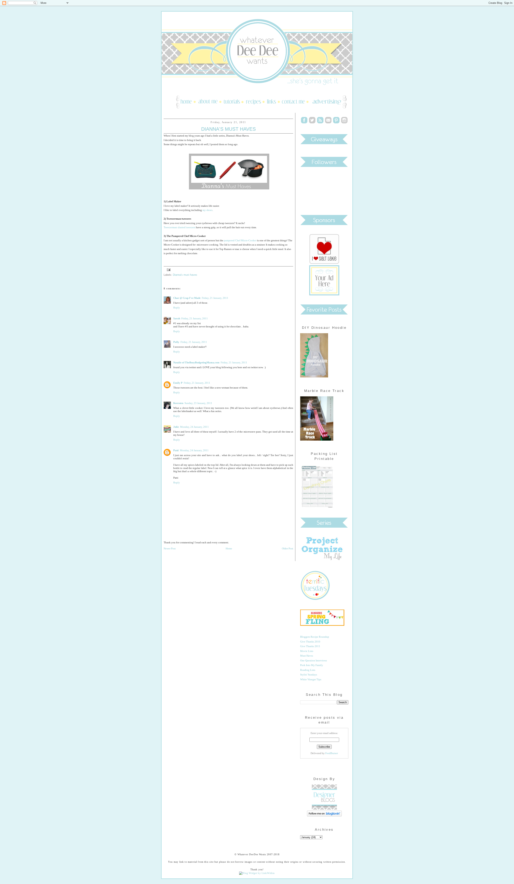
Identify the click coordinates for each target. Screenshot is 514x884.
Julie (176, 426)
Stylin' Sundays (308, 674)
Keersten (178, 403)
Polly (176, 341)
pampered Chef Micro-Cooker (240, 240)
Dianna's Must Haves (228, 129)
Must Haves (306, 655)
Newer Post (170, 548)
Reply (176, 307)
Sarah (176, 318)
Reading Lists (307, 669)
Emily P (178, 382)
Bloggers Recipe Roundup (314, 636)
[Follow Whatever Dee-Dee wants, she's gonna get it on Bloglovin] (324, 815)
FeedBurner (331, 753)
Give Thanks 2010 (310, 641)
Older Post (287, 548)
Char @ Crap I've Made (187, 297)
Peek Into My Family (311, 665)
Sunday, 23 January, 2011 (198, 403)
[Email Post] (168, 269)
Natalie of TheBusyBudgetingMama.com (196, 362)
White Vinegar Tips (310, 679)
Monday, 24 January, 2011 (194, 426)
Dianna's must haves (185, 274)
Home (229, 548)
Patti (176, 450)
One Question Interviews (313, 660)
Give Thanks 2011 (310, 646)
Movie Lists (306, 651)
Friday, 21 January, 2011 (215, 297)
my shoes (207, 210)
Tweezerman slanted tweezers (179, 227)
